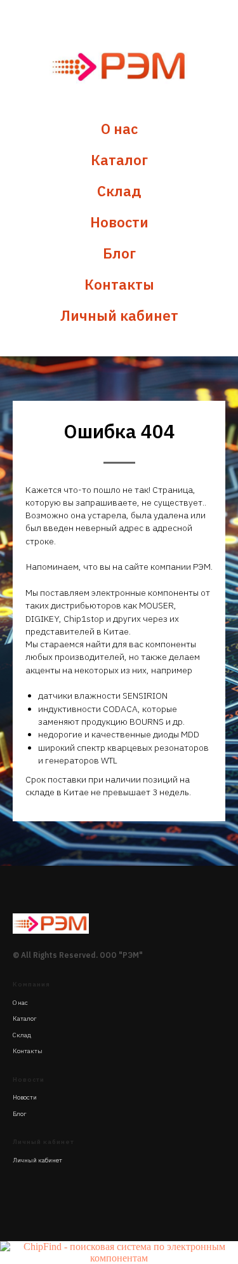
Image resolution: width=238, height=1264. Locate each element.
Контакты (119, 284)
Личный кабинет (119, 315)
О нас (119, 128)
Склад (119, 191)
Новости (119, 222)
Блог (119, 253)
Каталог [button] (119, 160)
